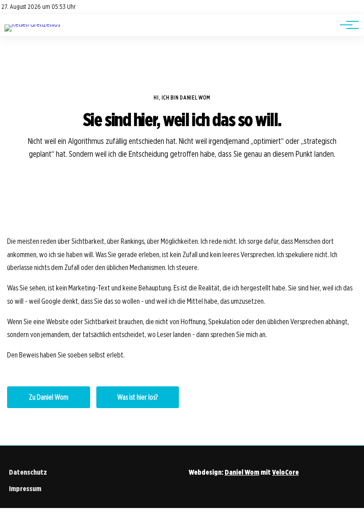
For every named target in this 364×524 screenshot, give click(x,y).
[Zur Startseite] (32, 24)
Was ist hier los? (137, 397)
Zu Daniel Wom (48, 397)
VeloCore (285, 472)
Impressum (25, 488)
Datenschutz (28, 472)
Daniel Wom (242, 472)
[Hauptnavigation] (346, 25)
